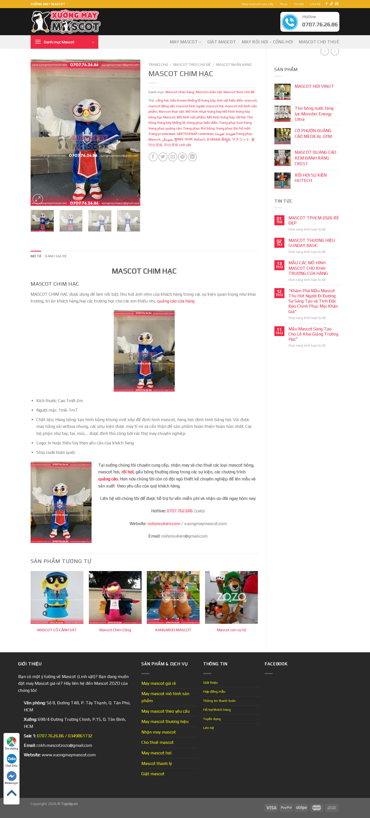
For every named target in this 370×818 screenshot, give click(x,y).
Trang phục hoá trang (235, 122)
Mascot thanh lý (156, 763)
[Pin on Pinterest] (182, 156)
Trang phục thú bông (199, 128)
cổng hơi (162, 100)
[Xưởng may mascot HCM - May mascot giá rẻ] (66, 21)
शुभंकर (178, 139)
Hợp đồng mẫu (214, 691)
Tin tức (299, 4)
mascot (251, 100)
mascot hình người (190, 106)
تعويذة (231, 134)
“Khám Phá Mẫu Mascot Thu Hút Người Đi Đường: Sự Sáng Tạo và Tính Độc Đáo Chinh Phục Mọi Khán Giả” (313, 301)
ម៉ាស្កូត (226, 139)
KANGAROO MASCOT (173, 630)
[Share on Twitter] (162, 156)
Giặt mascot (221, 41)
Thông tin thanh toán (219, 701)
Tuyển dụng (212, 719)
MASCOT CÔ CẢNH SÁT (57, 630)
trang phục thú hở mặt (233, 128)
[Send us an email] (336, 4)
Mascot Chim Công (115, 630)
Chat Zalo (11, 765)
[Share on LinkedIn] (192, 156)
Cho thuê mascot (157, 742)
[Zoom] (38, 199)
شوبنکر (167, 139)
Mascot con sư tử (231, 630)
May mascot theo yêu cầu (165, 711)
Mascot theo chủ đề (192, 64)
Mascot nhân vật (209, 92)
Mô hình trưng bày (221, 117)
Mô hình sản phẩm (191, 117)
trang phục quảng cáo (164, 128)
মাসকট (188, 139)
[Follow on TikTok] (331, 4)
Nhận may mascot (158, 732)
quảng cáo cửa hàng (175, 301)
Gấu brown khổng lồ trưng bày (193, 100)
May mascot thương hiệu (165, 721)
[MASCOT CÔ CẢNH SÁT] (57, 597)
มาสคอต (213, 139)
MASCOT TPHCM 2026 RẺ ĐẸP (313, 220)
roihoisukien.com (163, 523)
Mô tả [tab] (36, 256)
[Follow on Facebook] (326, 4)
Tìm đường (11, 748)
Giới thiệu (210, 682)
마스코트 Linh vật (177, 145)
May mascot (184, 41)
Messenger (11, 782)
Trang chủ (158, 64)
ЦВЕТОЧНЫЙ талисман (195, 134)
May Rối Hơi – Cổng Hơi (267, 41)
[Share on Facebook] (153, 156)
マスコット (240, 139)
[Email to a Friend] (172, 156)
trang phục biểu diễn (202, 122)
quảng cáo (108, 478)
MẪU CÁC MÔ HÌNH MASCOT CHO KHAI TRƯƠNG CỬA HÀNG (308, 268)
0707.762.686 (180, 510)
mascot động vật (161, 106)
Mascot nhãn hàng (234, 64)
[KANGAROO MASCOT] (173, 597)
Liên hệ (315, 4)
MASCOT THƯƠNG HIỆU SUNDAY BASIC (311, 243)
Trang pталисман (161, 134)
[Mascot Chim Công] (115, 597)
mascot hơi (214, 106)
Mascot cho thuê (319, 41)
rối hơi (240, 117)
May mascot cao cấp (258, 4)
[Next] (131, 132)
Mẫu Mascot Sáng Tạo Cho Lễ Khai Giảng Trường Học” (313, 334)
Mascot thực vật (171, 111)
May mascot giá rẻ (158, 683)
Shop (284, 4)
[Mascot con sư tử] (231, 597)
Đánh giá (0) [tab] (55, 256)
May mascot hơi (156, 752)
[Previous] (39, 132)
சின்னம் (199, 139)
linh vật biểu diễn (230, 100)
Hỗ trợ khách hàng (217, 710)
